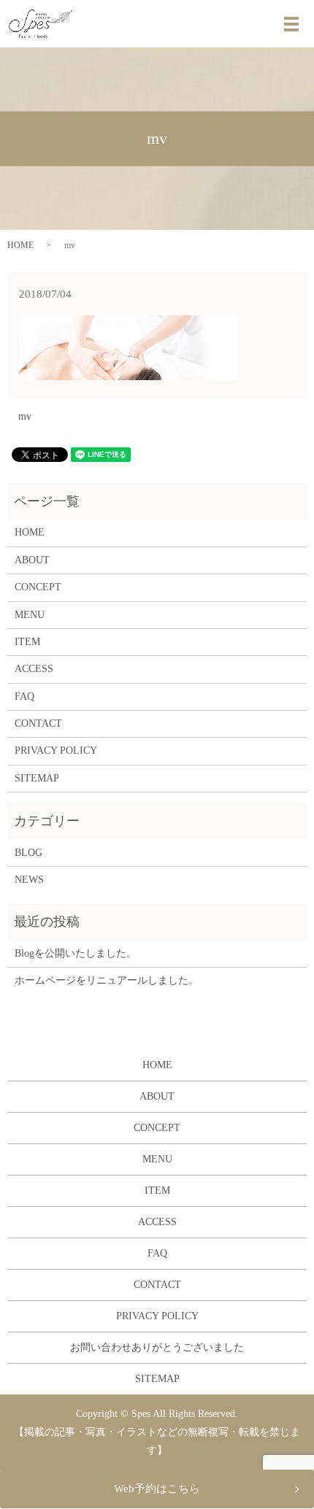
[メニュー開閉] (291, 24)
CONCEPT (38, 587)
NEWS (29, 879)
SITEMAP (37, 778)
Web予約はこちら (157, 1488)
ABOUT (32, 560)
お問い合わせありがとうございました (157, 1347)
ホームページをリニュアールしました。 (107, 980)
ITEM (27, 641)
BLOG (28, 852)
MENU (30, 614)
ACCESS (34, 668)
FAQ (24, 696)
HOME (20, 245)
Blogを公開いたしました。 (76, 953)
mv (24, 416)
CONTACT (38, 723)
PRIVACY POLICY (56, 750)
